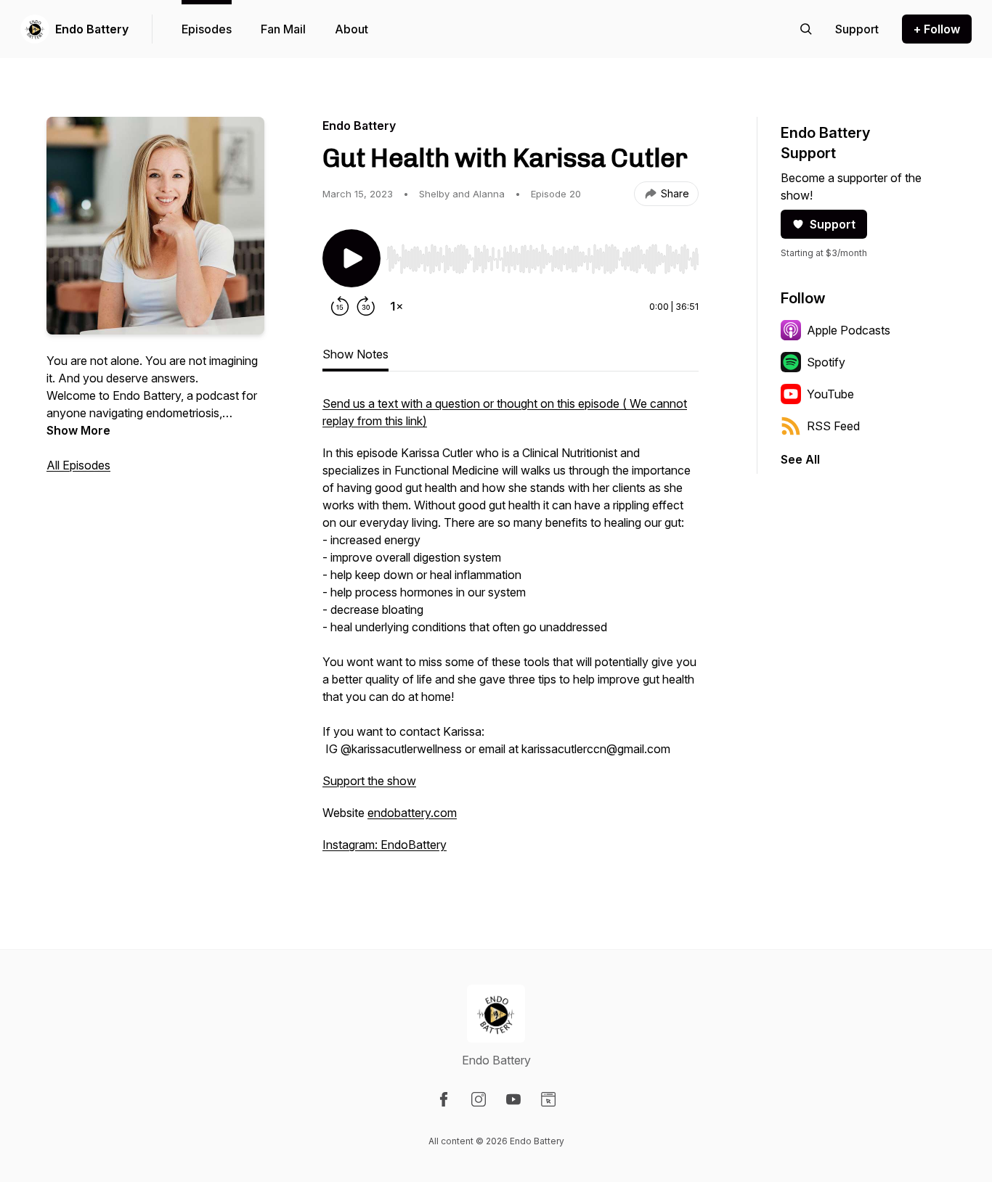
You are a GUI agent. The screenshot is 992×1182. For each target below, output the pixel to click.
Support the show (369, 780)
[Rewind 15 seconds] (340, 306)
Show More (78, 430)
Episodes (207, 29)
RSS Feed (833, 426)
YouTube (830, 394)
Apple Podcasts (848, 330)
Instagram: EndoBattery (384, 844)
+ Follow (937, 29)
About (351, 29)
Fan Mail (283, 29)
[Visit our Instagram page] (478, 1099)
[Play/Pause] (351, 258)
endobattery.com (412, 812)
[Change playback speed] (396, 306)
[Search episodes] (806, 29)
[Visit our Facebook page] (443, 1099)
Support (832, 224)
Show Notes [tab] (355, 354)
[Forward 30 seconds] (366, 306)
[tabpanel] (510, 631)
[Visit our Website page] (548, 1099)
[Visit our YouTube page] (513, 1099)
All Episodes (78, 465)
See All (800, 459)
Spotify (826, 362)
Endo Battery (92, 29)
